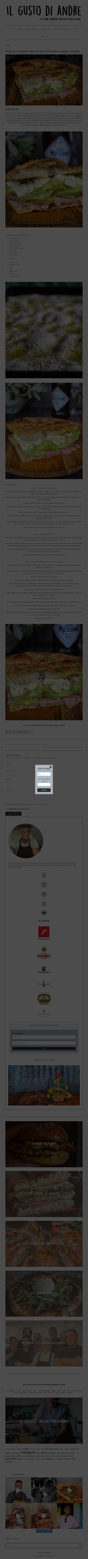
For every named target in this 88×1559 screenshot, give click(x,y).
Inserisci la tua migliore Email (44, 780)
